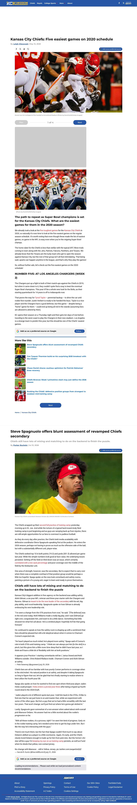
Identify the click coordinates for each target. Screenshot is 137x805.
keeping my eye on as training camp (48, 741)
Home (17, 412)
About (69, 3)
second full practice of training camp (55, 525)
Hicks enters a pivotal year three (46, 687)
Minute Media (15, 797)
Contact (67, 783)
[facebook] (119, 3)
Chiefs (32, 3)
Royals (39, 3)
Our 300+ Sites (93, 783)
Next (80, 122)
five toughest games (49, 230)
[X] (123, 3)
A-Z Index (47, 791)
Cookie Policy (93, 787)
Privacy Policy (49, 787)
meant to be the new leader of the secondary (50, 601)
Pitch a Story (19, 787)
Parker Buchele (20, 445)
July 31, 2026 (51, 752)
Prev (21, 122)
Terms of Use (69, 787)
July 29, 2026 (44, 664)
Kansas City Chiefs (72, 230)
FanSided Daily (114, 783)
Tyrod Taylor (40, 297)
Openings (47, 783)
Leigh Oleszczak (20, 44)
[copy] (28, 49)
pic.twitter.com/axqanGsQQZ (68, 749)
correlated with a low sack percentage (31, 563)
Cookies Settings (71, 791)
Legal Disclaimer (115, 787)
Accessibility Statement (24, 791)
